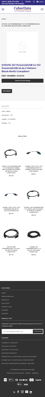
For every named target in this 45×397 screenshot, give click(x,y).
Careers (35, 373)
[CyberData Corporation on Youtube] (26, 392)
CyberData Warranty (10, 343)
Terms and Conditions (15, 373)
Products (5, 300)
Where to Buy (7, 307)
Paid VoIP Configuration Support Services (18, 363)
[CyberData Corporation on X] (14, 392)
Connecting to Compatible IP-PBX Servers (18, 360)
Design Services (8, 296)
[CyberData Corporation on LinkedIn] (31, 392)
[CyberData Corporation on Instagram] (22, 392)
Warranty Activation (10, 349)
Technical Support (9, 346)
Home (4, 19)
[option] (22, 47)
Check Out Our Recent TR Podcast (16, 3)
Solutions (5, 303)
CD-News (5, 310)
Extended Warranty (9, 353)
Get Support (7, 91)
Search (28, 373)
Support (5, 313)
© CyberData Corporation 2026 (22, 369)
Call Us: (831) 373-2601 (10, 2)
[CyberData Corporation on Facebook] (18, 392)
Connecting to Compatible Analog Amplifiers (19, 356)
